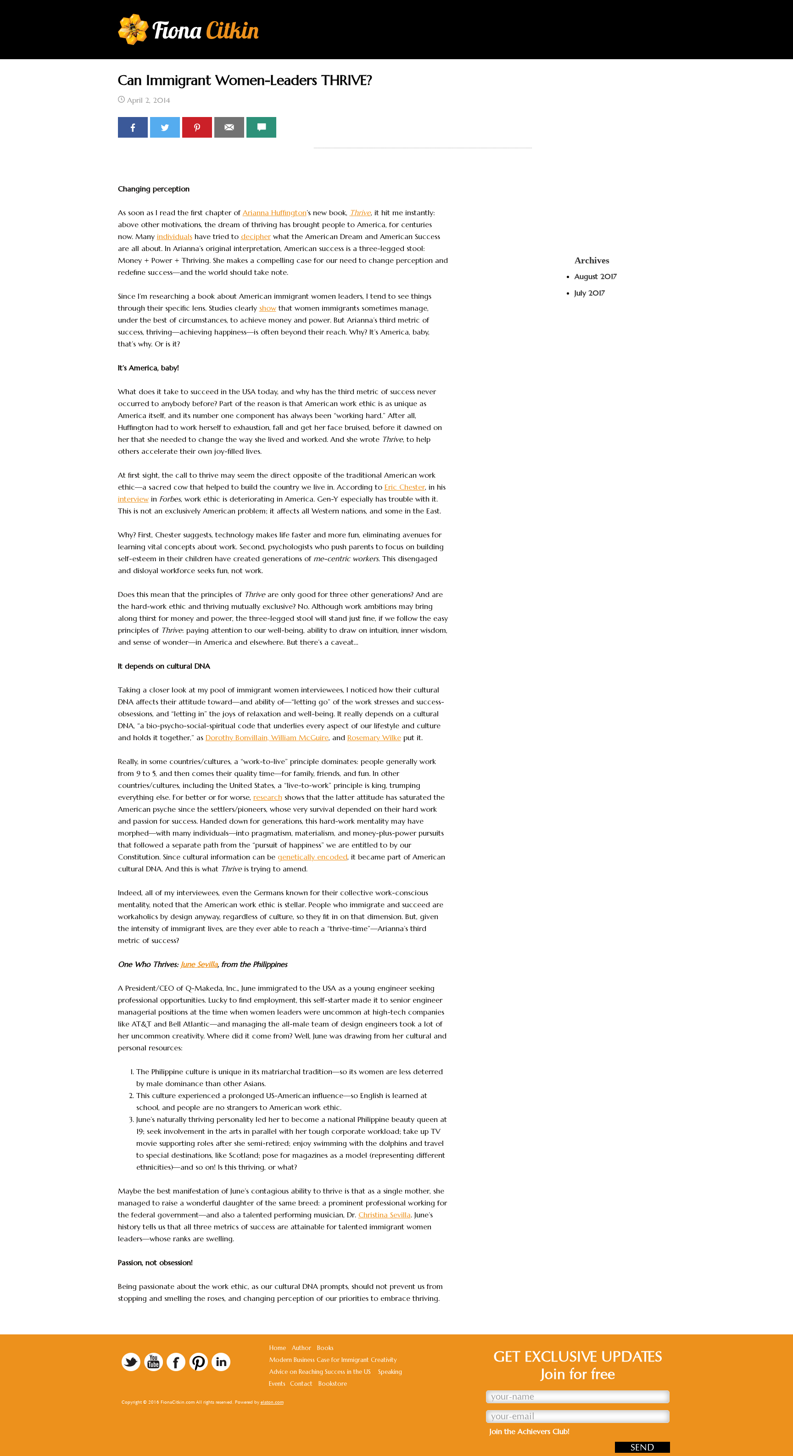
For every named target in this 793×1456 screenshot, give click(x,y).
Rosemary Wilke (374, 737)
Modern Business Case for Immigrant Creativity (333, 1360)
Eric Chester (405, 486)
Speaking (390, 1372)
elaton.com (272, 1402)
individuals (174, 236)
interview (133, 498)
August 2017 (596, 276)
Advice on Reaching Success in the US (320, 1372)
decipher (256, 236)
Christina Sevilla (384, 1214)
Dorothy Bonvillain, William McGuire (267, 737)
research (267, 797)
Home (277, 1348)
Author (301, 1348)
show (267, 307)
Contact (301, 1384)
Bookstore (332, 1384)
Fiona (205, 30)
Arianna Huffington (275, 212)
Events (277, 1384)
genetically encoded (312, 856)
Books (325, 1348)
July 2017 (590, 292)
